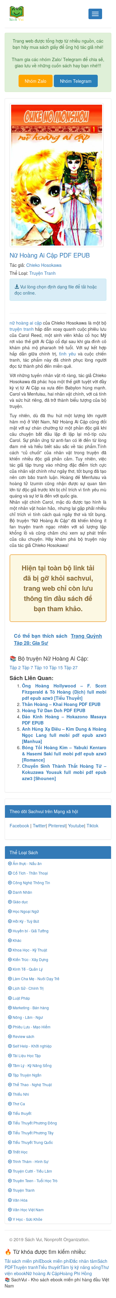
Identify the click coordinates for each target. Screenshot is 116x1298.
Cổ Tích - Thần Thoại (30, 873)
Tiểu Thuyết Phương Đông (34, 1122)
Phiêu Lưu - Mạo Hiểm (31, 1026)
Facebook (19, 825)
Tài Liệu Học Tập (26, 1055)
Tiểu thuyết (21, 1113)
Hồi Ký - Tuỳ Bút (25, 921)
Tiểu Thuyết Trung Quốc (32, 1142)
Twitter (39, 825)
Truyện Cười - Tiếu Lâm (32, 1171)
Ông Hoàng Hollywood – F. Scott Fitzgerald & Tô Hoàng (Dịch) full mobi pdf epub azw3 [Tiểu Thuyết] (64, 692)
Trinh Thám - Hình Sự (30, 1161)
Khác (16, 940)
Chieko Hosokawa (44, 265)
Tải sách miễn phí (22, 1261)
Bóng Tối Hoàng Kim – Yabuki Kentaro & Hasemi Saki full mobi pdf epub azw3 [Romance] (64, 753)
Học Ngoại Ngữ (25, 911)
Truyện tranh (25, 1267)
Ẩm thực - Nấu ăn (27, 863)
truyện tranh (22, 329)
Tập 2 (15, 667)
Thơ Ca (18, 1103)
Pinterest (57, 825)
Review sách (23, 1036)
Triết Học (20, 1151)
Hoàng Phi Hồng (76, 1273)
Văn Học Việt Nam (28, 1209)
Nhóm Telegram (76, 81)
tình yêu (67, 354)
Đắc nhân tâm (83, 1261)
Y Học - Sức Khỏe (27, 1219)
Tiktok (92, 825)
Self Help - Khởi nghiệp (32, 1045)
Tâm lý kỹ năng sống (80, 1267)
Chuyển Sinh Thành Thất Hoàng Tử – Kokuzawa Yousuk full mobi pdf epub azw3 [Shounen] (64, 772)
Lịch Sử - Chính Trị (28, 988)
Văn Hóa (20, 1200)
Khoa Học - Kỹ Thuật (29, 949)
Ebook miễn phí (54, 1261)
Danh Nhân (22, 892)
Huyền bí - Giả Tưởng (30, 930)
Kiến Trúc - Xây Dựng (30, 959)
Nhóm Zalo (35, 81)
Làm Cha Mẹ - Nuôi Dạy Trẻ (35, 978)
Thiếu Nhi (20, 1094)
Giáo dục (20, 901)
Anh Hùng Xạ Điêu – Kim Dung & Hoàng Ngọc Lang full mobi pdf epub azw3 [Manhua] (64, 735)
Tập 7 (27, 667)
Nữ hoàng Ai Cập (43, 1273)
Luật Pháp (21, 998)
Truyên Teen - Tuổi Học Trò (35, 1180)
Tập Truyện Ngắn (26, 1074)
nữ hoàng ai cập (26, 323)
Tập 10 (41, 667)
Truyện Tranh (42, 273)
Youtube (76, 825)
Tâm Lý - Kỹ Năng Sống (32, 1065)
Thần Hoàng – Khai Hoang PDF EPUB (61, 704)
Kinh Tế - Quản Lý (27, 969)
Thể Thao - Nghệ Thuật (32, 1084)
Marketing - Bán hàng (30, 1007)
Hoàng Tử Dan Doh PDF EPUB (53, 710)
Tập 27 (71, 667)
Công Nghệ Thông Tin (31, 882)
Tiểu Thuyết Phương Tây (33, 1132)
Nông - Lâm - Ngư (27, 1017)
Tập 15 (56, 667)
